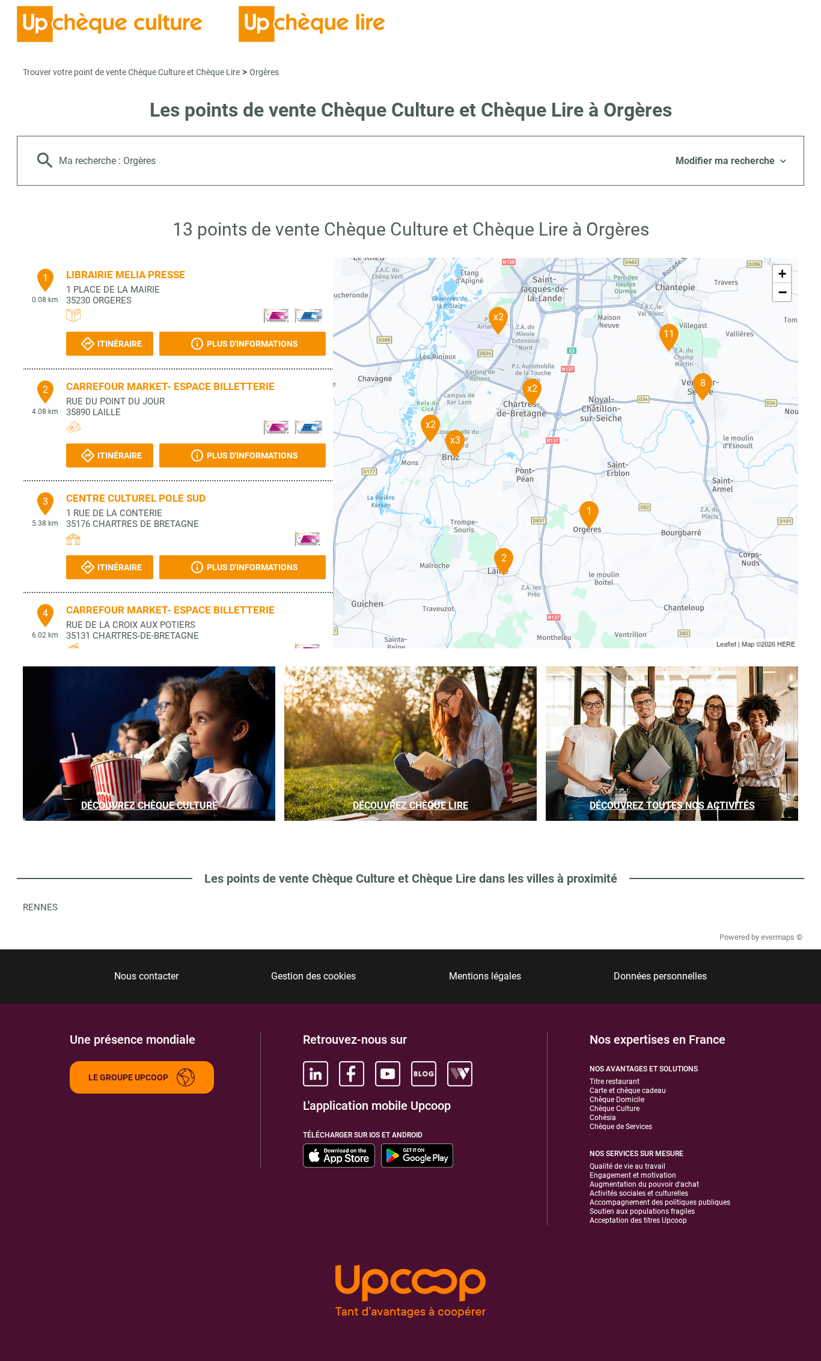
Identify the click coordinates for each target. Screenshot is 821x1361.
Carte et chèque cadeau (628, 1090)
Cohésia (603, 1117)
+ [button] (782, 273)
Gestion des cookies (313, 976)
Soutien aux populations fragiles (642, 1211)
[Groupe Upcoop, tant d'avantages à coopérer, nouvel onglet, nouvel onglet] (410, 1292)
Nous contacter (146, 976)
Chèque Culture (614, 1108)
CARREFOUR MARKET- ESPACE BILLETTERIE (170, 386)
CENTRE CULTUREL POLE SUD (136, 498)
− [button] (782, 292)
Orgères (264, 72)
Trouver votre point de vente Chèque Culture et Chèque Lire (131, 72)
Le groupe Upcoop (128, 1077)
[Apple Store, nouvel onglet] (339, 1155)
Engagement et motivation (633, 1175)
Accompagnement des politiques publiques (660, 1202)
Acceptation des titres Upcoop (638, 1220)
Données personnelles (660, 976)
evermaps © (781, 937)
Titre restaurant (614, 1081)
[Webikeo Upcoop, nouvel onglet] (459, 1073)
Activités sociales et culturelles (639, 1193)
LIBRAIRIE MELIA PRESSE (125, 275)
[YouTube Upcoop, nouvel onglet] (387, 1073)
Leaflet (726, 643)
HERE (786, 643)
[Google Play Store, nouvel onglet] (417, 1155)
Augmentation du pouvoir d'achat (644, 1184)
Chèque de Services (621, 1126)
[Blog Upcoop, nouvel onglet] (423, 1073)
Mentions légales (485, 976)
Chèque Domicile (617, 1099)
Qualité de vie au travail (627, 1166)
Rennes (40, 907)
